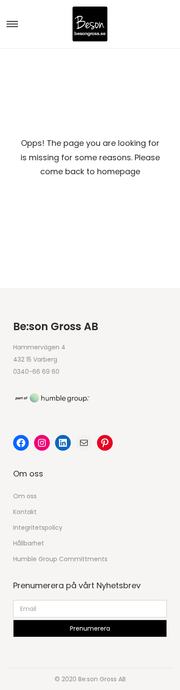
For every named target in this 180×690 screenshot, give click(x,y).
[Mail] (84, 443)
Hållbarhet (28, 543)
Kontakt (25, 511)
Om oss (25, 496)
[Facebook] (21, 443)
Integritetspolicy (37, 527)
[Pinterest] (105, 443)
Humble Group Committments (60, 559)
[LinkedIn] (63, 443)
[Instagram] (42, 443)
